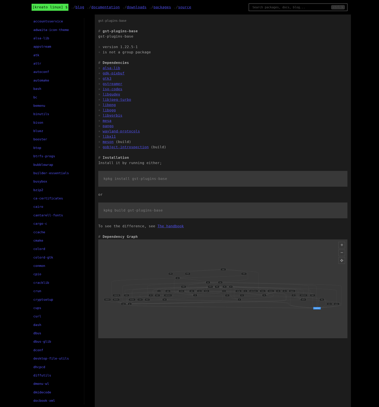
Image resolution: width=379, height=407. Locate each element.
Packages (162, 7)
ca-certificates (48, 198)
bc (35, 97)
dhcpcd (39, 367)
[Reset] (341, 260)
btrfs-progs (44, 156)
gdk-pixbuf (114, 73)
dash (37, 325)
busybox (40, 181)
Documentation (105, 7)
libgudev (111, 94)
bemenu (39, 106)
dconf (38, 350)
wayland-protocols (121, 131)
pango (108, 126)
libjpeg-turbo (117, 100)
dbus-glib (42, 342)
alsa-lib (111, 68)
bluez (38, 131)
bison (38, 123)
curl (37, 316)
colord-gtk (43, 257)
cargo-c (40, 224)
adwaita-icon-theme (51, 30)
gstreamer (112, 84)
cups (37, 308)
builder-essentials (51, 173)
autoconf (41, 72)
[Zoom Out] (341, 253)
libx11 (109, 136)
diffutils (42, 375)
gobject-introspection (126, 147)
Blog (79, 7)
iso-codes (112, 89)
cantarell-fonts (48, 215)
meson (108, 142)
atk (36, 55)
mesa (107, 121)
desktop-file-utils (51, 358)
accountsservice (48, 21)
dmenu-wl (41, 384)
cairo (38, 207)
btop (37, 148)
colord (39, 249)
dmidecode (42, 392)
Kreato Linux (48, 7)
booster (40, 139)
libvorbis (112, 115)
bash (37, 89)
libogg (109, 110)
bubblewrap (43, 165)
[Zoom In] (341, 245)
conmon (39, 266)
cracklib (41, 283)
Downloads (137, 7)
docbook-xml (44, 401)
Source (184, 7)
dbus (37, 333)
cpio (37, 274)
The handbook (170, 226)
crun (37, 291)
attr (37, 63)
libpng (109, 105)
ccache (39, 232)
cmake (38, 240)
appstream (42, 47)
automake (41, 80)
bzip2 (38, 190)
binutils (41, 114)
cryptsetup (43, 300)
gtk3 (107, 78)
